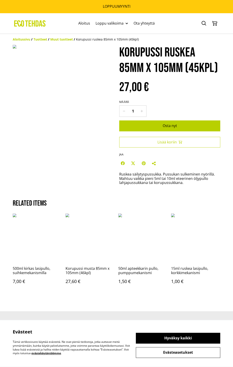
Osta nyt (170, 125)
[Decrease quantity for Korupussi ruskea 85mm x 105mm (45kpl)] (124, 111)
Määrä (124, 102)
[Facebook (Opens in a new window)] (122, 163)
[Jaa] (154, 163)
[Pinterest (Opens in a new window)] (143, 163)
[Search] (203, 23)
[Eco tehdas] (30, 23)
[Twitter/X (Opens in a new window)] (133, 163)
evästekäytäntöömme (46, 353)
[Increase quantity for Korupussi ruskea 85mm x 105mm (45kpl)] (142, 111)
